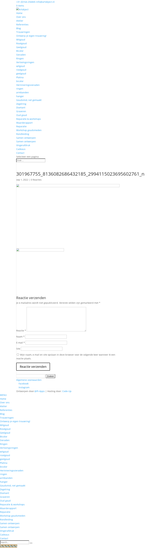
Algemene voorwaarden (29, 379)
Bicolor (20, 50)
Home (19, 13)
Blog (18, 28)
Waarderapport (24, 122)
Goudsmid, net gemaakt (29, 100)
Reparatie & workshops (28, 118)
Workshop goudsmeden (29, 130)
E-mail (20, 342)
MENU (3, 394)
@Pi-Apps (40, 391)
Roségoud (21, 43)
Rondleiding (22, 133)
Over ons (21, 16)
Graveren (21, 111)
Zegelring (21, 103)
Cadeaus (20, 149)
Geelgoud (21, 47)
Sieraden (21, 54)
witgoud (20, 66)
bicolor (20, 81)
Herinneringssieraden (28, 84)
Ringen (20, 58)
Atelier (19, 20)
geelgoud (21, 73)
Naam (20, 336)
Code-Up (66, 391)
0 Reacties (36, 179)
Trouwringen (23, 31)
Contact (20, 152)
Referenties (22, 24)
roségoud (21, 69)
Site (18, 348)
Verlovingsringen (25, 62)
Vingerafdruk (23, 145)
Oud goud (21, 115)
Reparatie (21, 126)
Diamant (20, 107)
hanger (20, 96)
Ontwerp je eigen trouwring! (31, 35)
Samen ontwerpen (26, 137)
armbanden (22, 92)
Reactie (21, 330)
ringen (19, 88)
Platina (20, 77)
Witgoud (20, 39)
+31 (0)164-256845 (25, 1)
